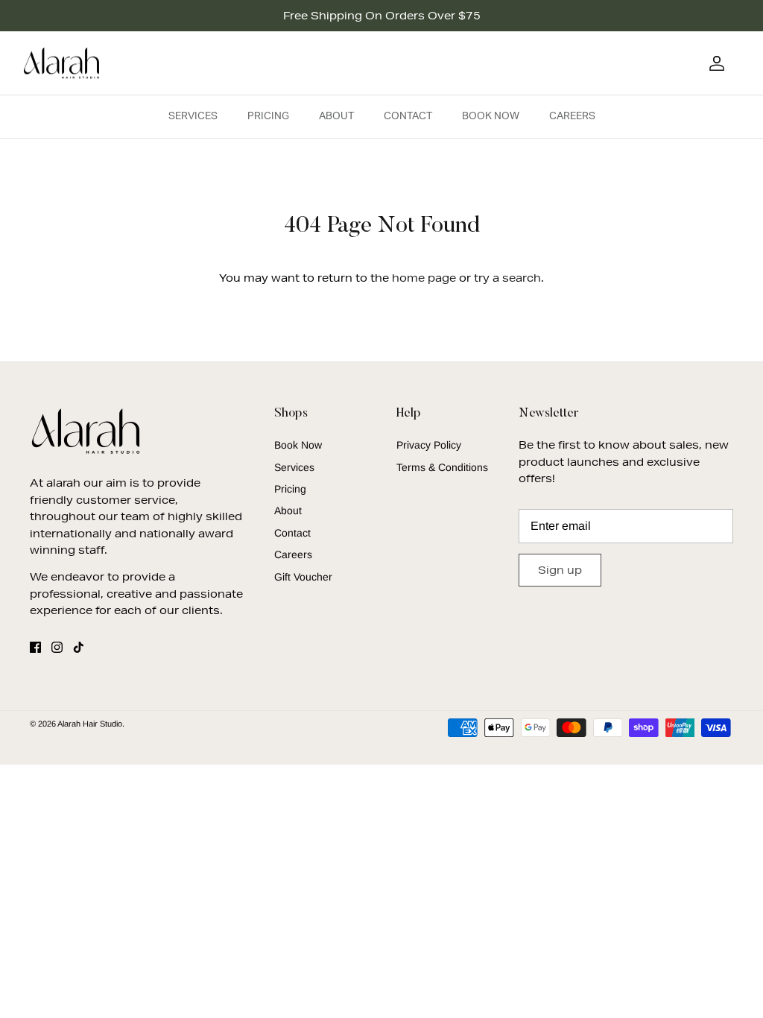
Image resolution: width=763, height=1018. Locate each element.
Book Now (490, 116)
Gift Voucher (303, 577)
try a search (507, 278)
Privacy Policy (428, 445)
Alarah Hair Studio (89, 723)
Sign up (560, 570)
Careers (572, 116)
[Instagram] (57, 647)
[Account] (714, 63)
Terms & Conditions (442, 467)
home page (424, 278)
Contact (408, 116)
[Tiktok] (78, 647)
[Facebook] (35, 647)
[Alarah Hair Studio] (61, 63)
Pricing (268, 116)
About (336, 116)
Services (193, 116)
